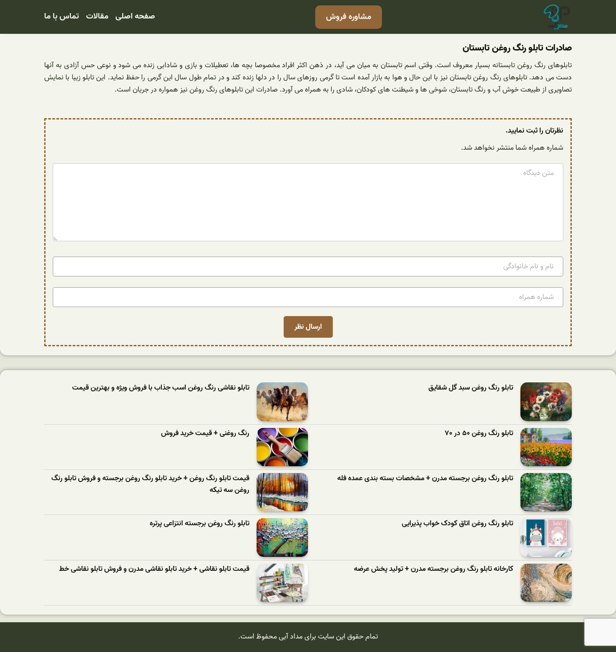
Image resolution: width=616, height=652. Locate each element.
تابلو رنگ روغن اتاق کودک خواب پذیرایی (457, 523)
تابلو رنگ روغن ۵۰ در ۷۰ (479, 433)
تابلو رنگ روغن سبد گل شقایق (470, 388)
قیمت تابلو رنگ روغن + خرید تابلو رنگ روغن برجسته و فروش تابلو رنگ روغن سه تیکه (150, 484)
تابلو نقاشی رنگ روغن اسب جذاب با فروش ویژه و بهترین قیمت (160, 388)
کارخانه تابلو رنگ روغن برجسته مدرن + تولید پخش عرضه (433, 569)
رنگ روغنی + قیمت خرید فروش (205, 433)
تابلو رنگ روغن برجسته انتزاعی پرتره (199, 523)
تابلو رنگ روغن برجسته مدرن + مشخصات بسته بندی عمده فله (425, 478)
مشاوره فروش (348, 16)
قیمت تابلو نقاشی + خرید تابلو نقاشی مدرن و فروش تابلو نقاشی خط (154, 569)
